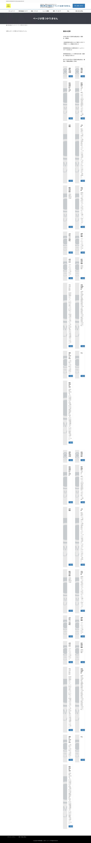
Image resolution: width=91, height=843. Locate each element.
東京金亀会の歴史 (70, 189)
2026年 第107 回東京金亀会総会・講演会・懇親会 (73, 37)
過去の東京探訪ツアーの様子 (70, 87)
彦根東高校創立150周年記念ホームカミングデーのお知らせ (73, 49)
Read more (72, 76)
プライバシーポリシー (70, 287)
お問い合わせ (79, 6)
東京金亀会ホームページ (82, 86)
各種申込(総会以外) (70, 70)
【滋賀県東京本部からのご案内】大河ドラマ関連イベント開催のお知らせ (74, 43)
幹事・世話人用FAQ (22, 836)
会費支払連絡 (82, 235)
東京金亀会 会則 (70, 385)
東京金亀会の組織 (82, 261)
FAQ (82, 353)
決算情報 (70, 125)
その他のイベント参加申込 (70, 237)
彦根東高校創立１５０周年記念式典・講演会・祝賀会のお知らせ (74, 54)
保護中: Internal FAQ (70, 355)
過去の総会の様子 (82, 70)
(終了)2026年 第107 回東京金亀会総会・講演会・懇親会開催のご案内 (74, 60)
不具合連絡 (82, 189)
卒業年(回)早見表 (82, 287)
